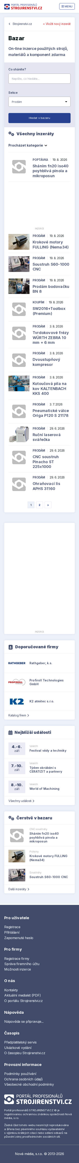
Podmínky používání (20, 1074)
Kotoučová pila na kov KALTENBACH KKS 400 (50, 388)
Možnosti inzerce (17, 969)
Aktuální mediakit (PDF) (22, 995)
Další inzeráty (17, 889)
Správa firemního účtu (21, 964)
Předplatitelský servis (20, 1042)
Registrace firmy (16, 958)
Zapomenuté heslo (18, 938)
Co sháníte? (17, 69)
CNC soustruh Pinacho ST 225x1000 (46, 462)
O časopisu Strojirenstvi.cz (24, 1053)
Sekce (13, 92)
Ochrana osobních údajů (23, 1079)
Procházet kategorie (25, 145)
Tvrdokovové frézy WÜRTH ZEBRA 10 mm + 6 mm (51, 337)
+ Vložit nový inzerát (57, 24)
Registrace (12, 927)
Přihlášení (11, 932)
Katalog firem (17, 715)
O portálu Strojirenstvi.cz (23, 1001)
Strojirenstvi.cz (22, 24)
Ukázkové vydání (17, 1048)
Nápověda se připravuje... (24, 1021)
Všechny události (19, 801)
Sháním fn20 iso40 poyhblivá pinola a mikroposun (50, 171)
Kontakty (11, 990)
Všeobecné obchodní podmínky (29, 1084)
